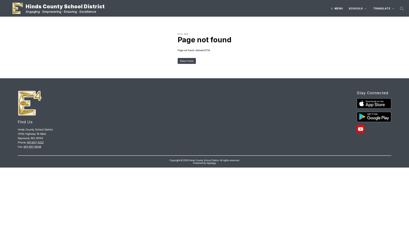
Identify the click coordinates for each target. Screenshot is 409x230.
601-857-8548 (32, 146)
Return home (186, 61)
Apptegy (211, 163)
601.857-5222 (35, 142)
